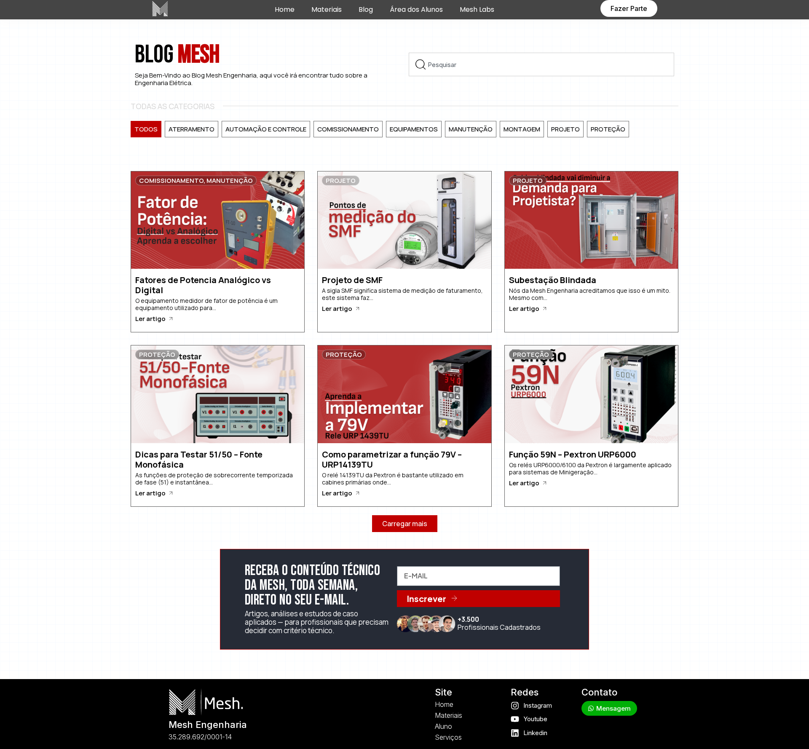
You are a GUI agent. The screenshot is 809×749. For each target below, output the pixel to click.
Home (285, 9)
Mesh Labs (477, 9)
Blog (366, 9)
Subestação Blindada (552, 280)
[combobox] (541, 64)
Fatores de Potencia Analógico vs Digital (203, 285)
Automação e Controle (265, 129)
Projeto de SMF (352, 280)
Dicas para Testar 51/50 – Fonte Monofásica (199, 459)
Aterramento (191, 129)
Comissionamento (348, 129)
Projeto (565, 129)
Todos (146, 129)
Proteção (608, 129)
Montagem (522, 129)
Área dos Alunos (416, 9)
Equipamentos (414, 129)
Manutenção (471, 129)
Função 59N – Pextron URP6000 (572, 454)
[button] (404, 523)
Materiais (326, 9)
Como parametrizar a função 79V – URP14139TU (392, 459)
